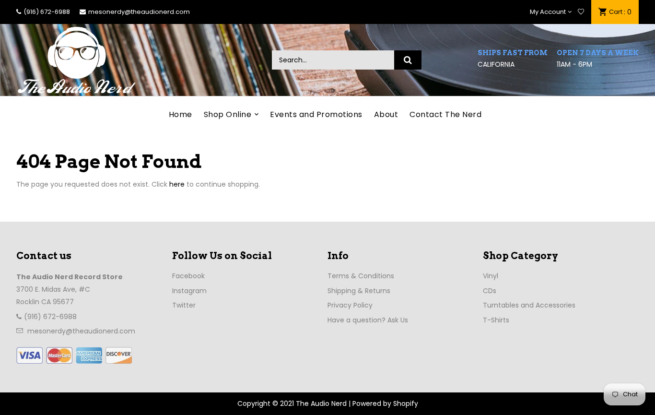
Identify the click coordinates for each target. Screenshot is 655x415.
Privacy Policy (350, 305)
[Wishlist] (581, 12)
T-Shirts (496, 320)
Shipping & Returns (359, 291)
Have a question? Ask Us (368, 320)
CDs (489, 291)
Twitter (184, 305)
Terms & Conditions (361, 276)
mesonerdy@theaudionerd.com (139, 11)
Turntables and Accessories (529, 305)
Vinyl (490, 276)
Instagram (189, 291)
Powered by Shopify (385, 403)
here (177, 184)
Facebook (188, 276)
